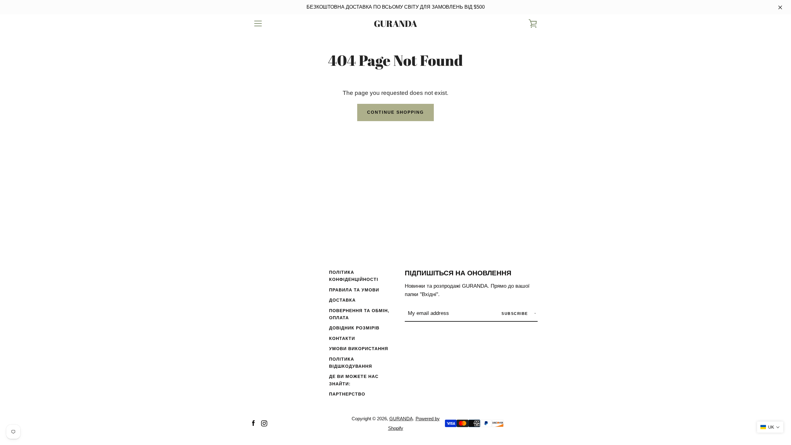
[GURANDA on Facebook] (253, 423)
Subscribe (515, 314)
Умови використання (358, 348)
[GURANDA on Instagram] (264, 423)
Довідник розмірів (354, 327)
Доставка (342, 300)
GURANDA (395, 23)
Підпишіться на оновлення (458, 273)
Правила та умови (354, 289)
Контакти (342, 338)
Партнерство (347, 394)
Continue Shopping (395, 112)
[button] (770, 427)
